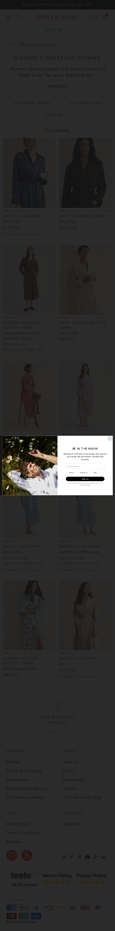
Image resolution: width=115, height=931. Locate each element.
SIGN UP (85, 479)
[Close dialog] (110, 438)
